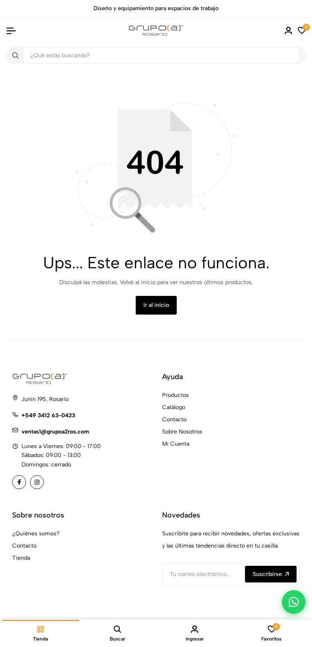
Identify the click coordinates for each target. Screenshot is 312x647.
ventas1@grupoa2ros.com (55, 431)
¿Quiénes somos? (36, 533)
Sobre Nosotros (182, 431)
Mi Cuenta (175, 443)
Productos (175, 395)
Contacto (174, 419)
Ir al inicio (156, 305)
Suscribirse (267, 574)
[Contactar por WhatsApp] (294, 602)
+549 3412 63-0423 (48, 415)
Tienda (21, 557)
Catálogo (173, 407)
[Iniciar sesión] (288, 30)
